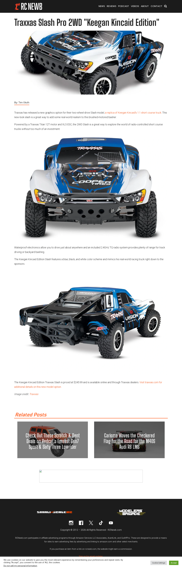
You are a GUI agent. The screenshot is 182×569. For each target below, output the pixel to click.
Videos (135, 6)
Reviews (111, 6)
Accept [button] (174, 563)
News (102, 6)
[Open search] (165, 6)
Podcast (123, 6)
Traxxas (33, 394)
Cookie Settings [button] (158, 563)
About (145, 6)
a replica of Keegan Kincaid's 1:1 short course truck (133, 112)
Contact (156, 6)
